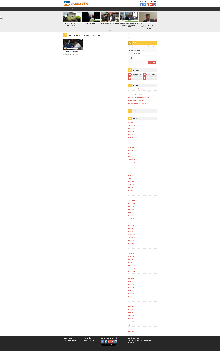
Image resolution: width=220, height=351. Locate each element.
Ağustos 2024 (131, 197)
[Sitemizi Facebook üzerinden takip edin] (141, 4)
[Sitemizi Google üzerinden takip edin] (148, 4)
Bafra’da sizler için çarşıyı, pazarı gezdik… (139, 103)
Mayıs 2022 (131, 275)
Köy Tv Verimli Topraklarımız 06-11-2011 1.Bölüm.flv (72, 24)
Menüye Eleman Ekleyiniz (70, 340)
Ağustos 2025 (131, 159)
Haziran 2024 (131, 203)
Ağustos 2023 (131, 234)
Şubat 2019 (131, 315)
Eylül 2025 (130, 156)
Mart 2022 (130, 281)
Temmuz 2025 (131, 163)
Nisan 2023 (131, 247)
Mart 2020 (130, 290)
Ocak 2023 (131, 253)
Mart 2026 (130, 138)
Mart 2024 (130, 212)
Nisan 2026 (131, 134)
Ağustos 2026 (131, 122)
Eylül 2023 (130, 231)
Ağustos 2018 (131, 325)
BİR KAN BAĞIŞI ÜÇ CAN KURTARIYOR (137, 100)
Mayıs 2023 (131, 244)
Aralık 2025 (131, 147)
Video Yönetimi (68, 9)
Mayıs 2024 (131, 206)
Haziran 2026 (131, 128)
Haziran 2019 (131, 303)
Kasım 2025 (131, 150)
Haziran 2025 (131, 166)
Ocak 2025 (131, 181)
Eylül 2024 (130, 194)
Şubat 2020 (131, 293)
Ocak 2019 (131, 318)
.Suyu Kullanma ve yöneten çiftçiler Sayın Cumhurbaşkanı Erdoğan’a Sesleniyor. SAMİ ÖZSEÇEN (148, 26)
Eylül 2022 (130, 265)
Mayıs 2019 (131, 306)
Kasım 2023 (131, 225)
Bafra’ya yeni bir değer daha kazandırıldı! (138, 97)
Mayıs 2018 (131, 331)
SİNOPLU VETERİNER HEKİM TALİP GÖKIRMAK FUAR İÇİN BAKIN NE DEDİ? (129, 25)
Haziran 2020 (131, 284)
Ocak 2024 (131, 219)
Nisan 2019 (131, 309)
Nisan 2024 (131, 209)
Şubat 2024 (131, 216)
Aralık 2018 (131, 321)
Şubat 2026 (131, 141)
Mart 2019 (130, 312)
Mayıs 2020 (131, 287)
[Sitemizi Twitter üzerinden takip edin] (144, 4)
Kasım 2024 (131, 187)
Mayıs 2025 (131, 169)
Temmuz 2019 (131, 300)
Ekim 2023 (130, 228)
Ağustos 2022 (131, 268)
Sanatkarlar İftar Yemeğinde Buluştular (70, 52)
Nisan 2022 (131, 278)
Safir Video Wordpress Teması (135, 340)
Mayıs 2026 (131, 131)
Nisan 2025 (131, 172)
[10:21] (73, 44)
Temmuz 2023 (131, 237)
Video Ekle (90, 9)
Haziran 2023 (131, 240)
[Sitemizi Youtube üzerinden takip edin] (151, 4)
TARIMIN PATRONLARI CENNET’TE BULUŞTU (110, 24)
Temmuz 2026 (131, 125)
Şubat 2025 (131, 178)
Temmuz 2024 (131, 200)
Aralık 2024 (131, 184)
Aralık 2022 (131, 256)
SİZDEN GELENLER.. (91, 24)
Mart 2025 (130, 175)
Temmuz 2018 (131, 328)
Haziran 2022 (131, 272)
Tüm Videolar (100, 9)
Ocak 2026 (131, 144)
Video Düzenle (80, 9)
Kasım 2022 (131, 259)
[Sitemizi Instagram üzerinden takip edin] (154, 4)
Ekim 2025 (130, 153)
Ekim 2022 (130, 262)
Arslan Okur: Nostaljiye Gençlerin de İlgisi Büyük (140, 89)
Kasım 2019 (131, 297)
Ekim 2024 (130, 191)
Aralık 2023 (131, 222)
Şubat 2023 (131, 250)
